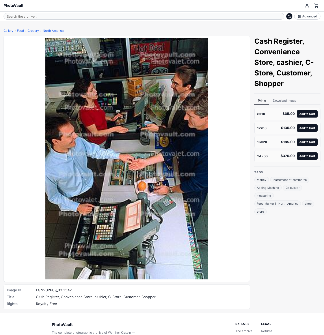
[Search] (289, 16)
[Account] (307, 5)
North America (53, 30)
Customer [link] (293, 73)
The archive (243, 331)
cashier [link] (289, 62)
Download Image (284, 100)
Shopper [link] (269, 83)
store (260, 211)
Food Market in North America (277, 203)
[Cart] (316, 5)
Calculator (293, 187)
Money (261, 180)
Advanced (309, 16)
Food (20, 30)
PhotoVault (14, 5)
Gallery (8, 30)
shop (308, 203)
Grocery (33, 30)
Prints (262, 100)
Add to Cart (307, 114)
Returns (266, 331)
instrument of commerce (290, 180)
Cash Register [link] (278, 41)
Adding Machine (268, 187)
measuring (264, 195)
